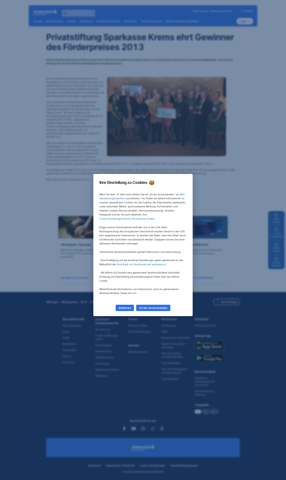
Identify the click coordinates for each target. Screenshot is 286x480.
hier (134, 293)
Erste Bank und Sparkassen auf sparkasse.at (141, 264)
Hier (143, 198)
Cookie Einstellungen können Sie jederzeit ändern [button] (127, 218)
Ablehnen (125, 308)
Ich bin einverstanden (153, 308)
